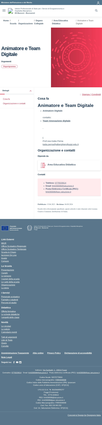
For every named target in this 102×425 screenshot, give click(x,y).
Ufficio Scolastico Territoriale (13, 249)
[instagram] (20, 362)
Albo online (38, 353)
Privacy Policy (54, 353)
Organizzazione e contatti (14, 103)
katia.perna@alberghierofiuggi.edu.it (61, 144)
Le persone (6, 276)
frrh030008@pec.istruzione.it (58, 192)
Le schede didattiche (10, 314)
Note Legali (6, 357)
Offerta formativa (8, 311)
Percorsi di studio (9, 303)
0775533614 (60, 183)
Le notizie (5, 329)
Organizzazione (8, 285)
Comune (5, 261)
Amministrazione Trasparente (15, 353)
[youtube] (17, 362)
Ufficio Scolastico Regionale (13, 246)
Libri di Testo (6, 340)
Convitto (5, 346)
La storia (5, 288)
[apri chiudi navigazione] (3, 10)
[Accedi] (98, 2)
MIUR (3, 243)
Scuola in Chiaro (8, 252)
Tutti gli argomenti (9, 337)
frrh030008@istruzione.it (63, 186)
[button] (17, 90)
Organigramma (9, 66)
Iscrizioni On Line (9, 255)
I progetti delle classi (10, 317)
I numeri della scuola (10, 279)
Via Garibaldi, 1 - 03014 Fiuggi (55, 370)
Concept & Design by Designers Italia (84, 415)
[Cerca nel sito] (96, 10)
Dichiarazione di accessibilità (78, 353)
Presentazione (7, 270)
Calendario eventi (9, 332)
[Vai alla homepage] (10, 11)
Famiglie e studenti (9, 300)
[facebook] (14, 362)
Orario (4, 343)
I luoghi (4, 273)
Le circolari (6, 326)
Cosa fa (6, 99)
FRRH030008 (60, 380)
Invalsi (4, 258)
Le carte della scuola (10, 282)
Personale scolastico (10, 297)
